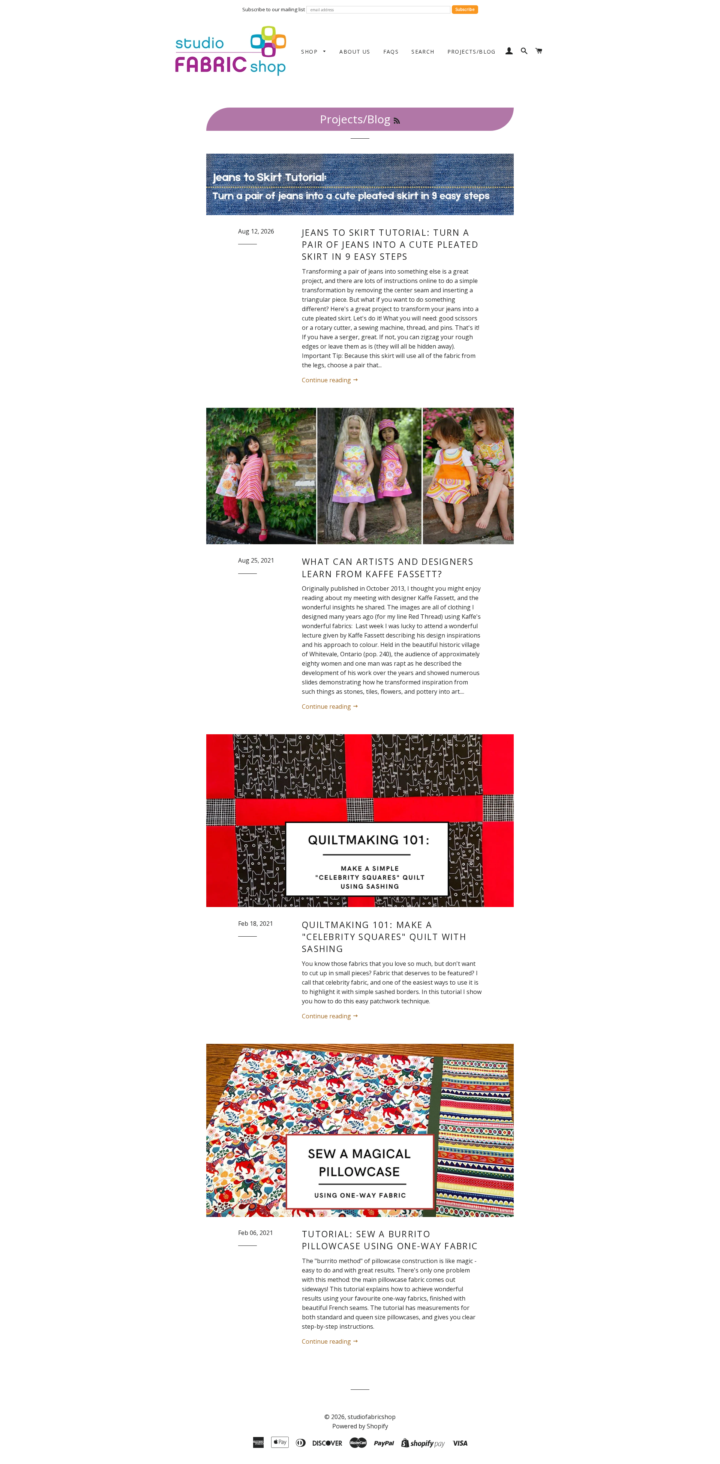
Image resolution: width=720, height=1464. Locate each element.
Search (422, 51)
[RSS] (396, 120)
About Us (354, 51)
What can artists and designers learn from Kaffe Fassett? (388, 567)
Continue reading (327, 380)
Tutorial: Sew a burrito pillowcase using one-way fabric (390, 1240)
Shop (310, 51)
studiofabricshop (372, 1417)
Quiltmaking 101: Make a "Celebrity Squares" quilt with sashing (384, 937)
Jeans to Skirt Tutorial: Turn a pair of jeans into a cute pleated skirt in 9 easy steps (390, 244)
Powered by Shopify (360, 1426)
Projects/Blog (471, 51)
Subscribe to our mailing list (273, 9)
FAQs (391, 51)
